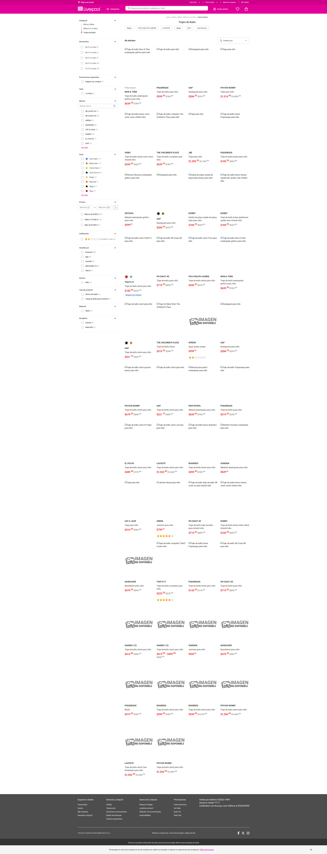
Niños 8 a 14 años (90, 28)
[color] (158, 213)
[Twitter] (243, 833)
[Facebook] (239, 833)
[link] (139, 78)
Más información (207, 850)
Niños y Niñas (88, 24)
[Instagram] (248, 833)
